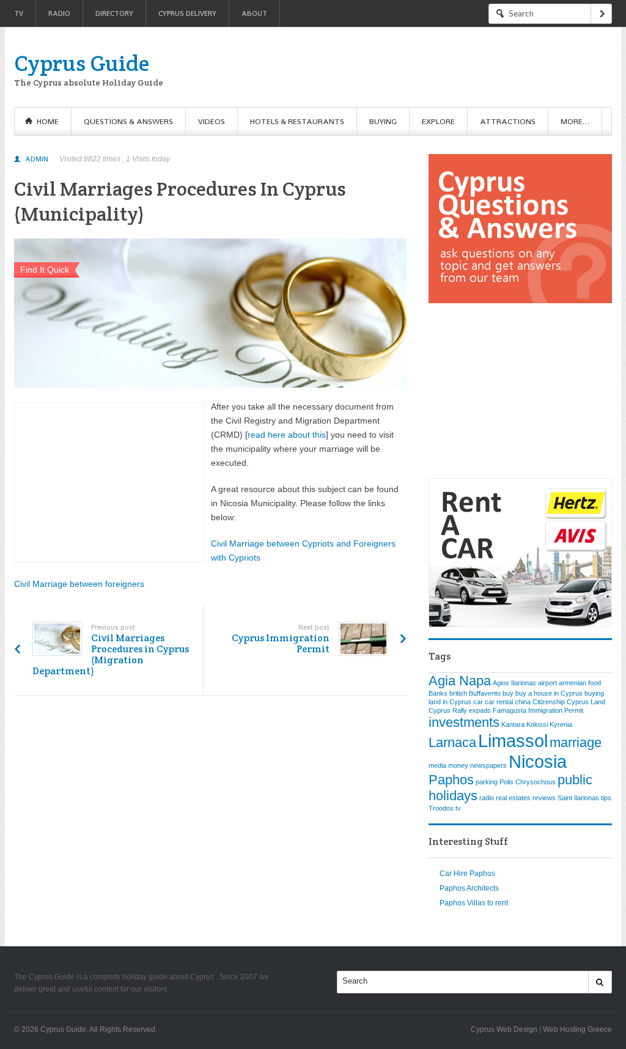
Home (48, 121)
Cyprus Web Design (504, 1029)
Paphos (451, 779)
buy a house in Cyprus (549, 693)
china (523, 701)
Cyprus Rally (448, 710)
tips (606, 797)
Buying (383, 121)
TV (18, 13)
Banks (438, 693)
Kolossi (537, 724)
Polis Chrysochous (527, 782)
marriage (576, 742)
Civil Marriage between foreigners (79, 584)
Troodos (441, 808)
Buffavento (485, 693)
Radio (59, 13)
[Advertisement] (389, 67)
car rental (499, 701)
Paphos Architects (469, 888)
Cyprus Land (586, 701)
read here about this (287, 435)
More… (575, 121)
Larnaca (452, 742)
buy (508, 693)
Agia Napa (460, 680)
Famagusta (509, 710)
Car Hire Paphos (467, 873)
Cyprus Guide (81, 63)
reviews (544, 797)
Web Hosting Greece (577, 1029)
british (458, 693)
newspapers (488, 765)
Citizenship (548, 701)
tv (458, 808)
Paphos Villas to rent (474, 903)
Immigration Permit (555, 710)
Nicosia (538, 761)
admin (36, 159)
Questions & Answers (128, 121)
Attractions (508, 121)
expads (480, 710)
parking (487, 782)
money (458, 765)
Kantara (513, 724)
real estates (513, 797)
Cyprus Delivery (187, 13)
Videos (211, 121)
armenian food (580, 682)
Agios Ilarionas (514, 682)
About (254, 13)
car (478, 701)
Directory (114, 13)
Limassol (513, 741)
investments (464, 722)
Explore (438, 121)
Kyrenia (561, 724)
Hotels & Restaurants (297, 121)
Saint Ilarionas (578, 797)
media (437, 765)
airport (547, 682)
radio (486, 797)
